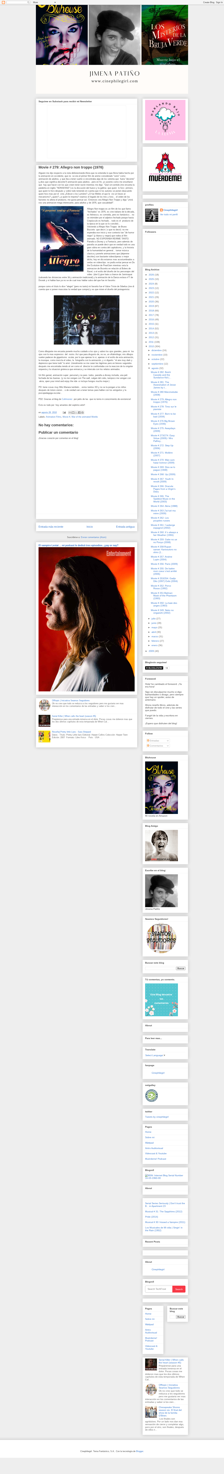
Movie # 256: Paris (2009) (164, 564)
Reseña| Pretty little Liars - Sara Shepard (71, 732)
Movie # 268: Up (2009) (163, 474)
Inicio (90, 526)
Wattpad (149, 1142)
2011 (151, 342)
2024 (152, 283)
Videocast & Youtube (156, 1153)
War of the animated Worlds (84, 417)
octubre (156, 359)
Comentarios (156, 745)
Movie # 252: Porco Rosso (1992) (161, 587)
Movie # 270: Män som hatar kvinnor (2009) (163, 461)
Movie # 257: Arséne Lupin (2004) (161, 558)
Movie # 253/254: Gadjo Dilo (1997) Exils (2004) (164, 579)
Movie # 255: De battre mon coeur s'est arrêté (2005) (164, 571)
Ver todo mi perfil (169, 214)
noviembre (157, 354)
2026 (152, 274)
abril (154, 632)
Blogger (139, 1451)
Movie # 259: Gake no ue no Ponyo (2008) (164, 541)
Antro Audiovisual (154, 1148)
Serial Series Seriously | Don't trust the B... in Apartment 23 (165, 1204)
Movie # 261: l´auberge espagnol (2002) (163, 526)
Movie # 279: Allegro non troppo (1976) (164, 400)
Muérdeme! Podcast (155, 1159)
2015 (152, 324)
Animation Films (53, 417)
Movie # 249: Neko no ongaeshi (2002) (162, 611)
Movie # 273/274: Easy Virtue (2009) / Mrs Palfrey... (163, 438)
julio (154, 618)
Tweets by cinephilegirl (157, 1117)
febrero (156, 641)
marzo (155, 636)
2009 (152, 651)
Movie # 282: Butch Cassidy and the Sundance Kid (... (161, 375)
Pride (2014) (151, 1216)
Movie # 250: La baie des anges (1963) (164, 604)
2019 (152, 306)
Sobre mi (149, 1137)
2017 (152, 315)
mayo (155, 627)
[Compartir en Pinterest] (82, 412)
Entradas (154, 740)
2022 (152, 292)
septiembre (158, 363)
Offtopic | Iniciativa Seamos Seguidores (71, 700)
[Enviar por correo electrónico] (70, 412)
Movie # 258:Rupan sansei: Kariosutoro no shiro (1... (164, 549)
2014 (152, 328)
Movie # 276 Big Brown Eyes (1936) (163, 422)
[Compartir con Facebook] (79, 412)
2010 (152, 346)
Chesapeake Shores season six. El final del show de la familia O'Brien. (170, 1411)
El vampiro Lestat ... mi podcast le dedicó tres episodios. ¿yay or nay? (78, 545)
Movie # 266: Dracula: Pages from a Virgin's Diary (163, 489)
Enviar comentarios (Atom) (93, 537)
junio (154, 623)
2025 (152, 279)
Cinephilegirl (170, 210)
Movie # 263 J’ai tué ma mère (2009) (163, 512)
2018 (152, 310)
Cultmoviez (68, 399)
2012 (152, 337)
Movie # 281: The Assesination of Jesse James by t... (163, 385)
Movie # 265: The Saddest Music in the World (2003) (163, 499)
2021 (152, 297)
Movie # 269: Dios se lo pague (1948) (163, 468)
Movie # (66, 417)
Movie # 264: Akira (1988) (164, 506)
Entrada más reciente (51, 526)
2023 (152, 288)
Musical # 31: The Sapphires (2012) (163, 1211)
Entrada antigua (125, 526)
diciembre (157, 350)
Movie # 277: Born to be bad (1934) (163, 415)
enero (155, 645)
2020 (152, 301)
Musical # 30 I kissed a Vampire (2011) (165, 1222)
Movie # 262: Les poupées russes (160, 519)
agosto (155, 368)
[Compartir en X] (76, 412)
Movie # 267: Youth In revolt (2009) (162, 480)
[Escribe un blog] (73, 412)
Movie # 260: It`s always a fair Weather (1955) (164, 533)
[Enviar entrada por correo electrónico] (64, 412)
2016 (152, 319)
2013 (152, 333)
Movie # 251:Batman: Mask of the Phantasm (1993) (164, 596)
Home (148, 1132)
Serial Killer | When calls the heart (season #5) (74, 716)
